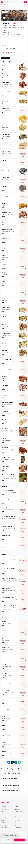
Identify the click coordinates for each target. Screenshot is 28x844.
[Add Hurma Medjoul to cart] (25, 242)
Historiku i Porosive (19, 811)
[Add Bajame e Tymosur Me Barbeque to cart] (25, 481)
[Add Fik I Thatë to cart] (25, 294)
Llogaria (17, 809)
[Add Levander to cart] (25, 686)
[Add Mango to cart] (25, 260)
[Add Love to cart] (25, 712)
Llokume (13, 58)
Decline (8, 839)
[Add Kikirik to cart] (25, 104)
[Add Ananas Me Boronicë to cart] (25, 234)
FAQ (16, 816)
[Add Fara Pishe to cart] (25, 424)
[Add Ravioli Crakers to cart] (25, 462)
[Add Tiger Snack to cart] (25, 453)
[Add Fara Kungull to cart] (25, 443)
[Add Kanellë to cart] (25, 381)
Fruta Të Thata (5, 58)
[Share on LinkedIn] (15, 762)
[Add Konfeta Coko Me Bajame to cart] (25, 602)
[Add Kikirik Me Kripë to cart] (25, 95)
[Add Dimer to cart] (25, 704)
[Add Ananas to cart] (25, 225)
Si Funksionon (18, 822)
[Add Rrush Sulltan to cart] (25, 182)
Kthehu (5, 11)
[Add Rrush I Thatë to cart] (25, 113)
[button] (14, 67)
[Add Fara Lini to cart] (25, 78)
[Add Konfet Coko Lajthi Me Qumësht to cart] (25, 574)
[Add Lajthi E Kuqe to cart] (25, 320)
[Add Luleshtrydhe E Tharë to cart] (25, 364)
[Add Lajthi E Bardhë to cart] (25, 312)
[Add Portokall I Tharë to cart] (25, 372)
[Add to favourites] (25, 12)
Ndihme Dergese (18, 814)
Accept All (20, 839)
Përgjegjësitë (18, 827)
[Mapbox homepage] (5, 45)
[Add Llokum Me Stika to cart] (25, 540)
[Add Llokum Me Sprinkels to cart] (25, 503)
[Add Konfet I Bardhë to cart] (25, 593)
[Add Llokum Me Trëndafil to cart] (25, 531)
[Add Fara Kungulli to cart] (25, 139)
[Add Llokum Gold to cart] (25, 548)
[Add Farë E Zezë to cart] (25, 173)
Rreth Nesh (3, 809)
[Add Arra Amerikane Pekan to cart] (25, 407)
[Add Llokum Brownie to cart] (25, 512)
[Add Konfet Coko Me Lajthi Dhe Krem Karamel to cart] (25, 612)
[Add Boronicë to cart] (25, 199)
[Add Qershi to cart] (25, 398)
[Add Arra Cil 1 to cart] (25, 355)
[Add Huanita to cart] (25, 165)
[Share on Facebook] (8, 762)
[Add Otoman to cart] (25, 747)
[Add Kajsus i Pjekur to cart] (25, 471)
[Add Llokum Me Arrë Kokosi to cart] (25, 495)
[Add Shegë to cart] (25, 643)
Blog (2, 814)
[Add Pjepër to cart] (25, 277)
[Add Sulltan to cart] (25, 738)
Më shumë (5, 30)
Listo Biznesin (4, 822)
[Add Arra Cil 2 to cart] (25, 329)
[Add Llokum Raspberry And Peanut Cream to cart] (25, 522)
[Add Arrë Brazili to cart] (25, 390)
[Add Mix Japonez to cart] (25, 434)
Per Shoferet (4, 827)
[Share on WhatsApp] (19, 762)
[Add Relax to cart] (25, 721)
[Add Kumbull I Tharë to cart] (25, 156)
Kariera (2, 811)
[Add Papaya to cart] (25, 268)
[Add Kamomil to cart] (25, 626)
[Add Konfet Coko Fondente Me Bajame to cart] (25, 564)
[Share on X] (12, 762)
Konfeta (19, 58)
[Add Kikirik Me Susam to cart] (25, 147)
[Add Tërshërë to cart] (25, 69)
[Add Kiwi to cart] (25, 251)
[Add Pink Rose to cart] (25, 678)
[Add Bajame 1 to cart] (25, 208)
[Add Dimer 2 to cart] (25, 669)
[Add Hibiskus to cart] (25, 634)
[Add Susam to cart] (25, 130)
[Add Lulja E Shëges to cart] (25, 695)
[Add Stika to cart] (25, 346)
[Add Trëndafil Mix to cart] (25, 660)
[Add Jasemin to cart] (25, 756)
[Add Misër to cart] (25, 121)
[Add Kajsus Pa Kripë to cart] (25, 338)
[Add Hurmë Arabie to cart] (25, 87)
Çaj (24, 58)
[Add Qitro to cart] (25, 286)
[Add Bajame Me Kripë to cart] (25, 217)
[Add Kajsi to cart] (25, 303)
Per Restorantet (4, 825)
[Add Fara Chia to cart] (25, 191)
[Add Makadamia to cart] (25, 416)
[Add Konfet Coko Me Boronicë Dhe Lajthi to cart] (25, 584)
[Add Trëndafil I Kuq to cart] (25, 652)
